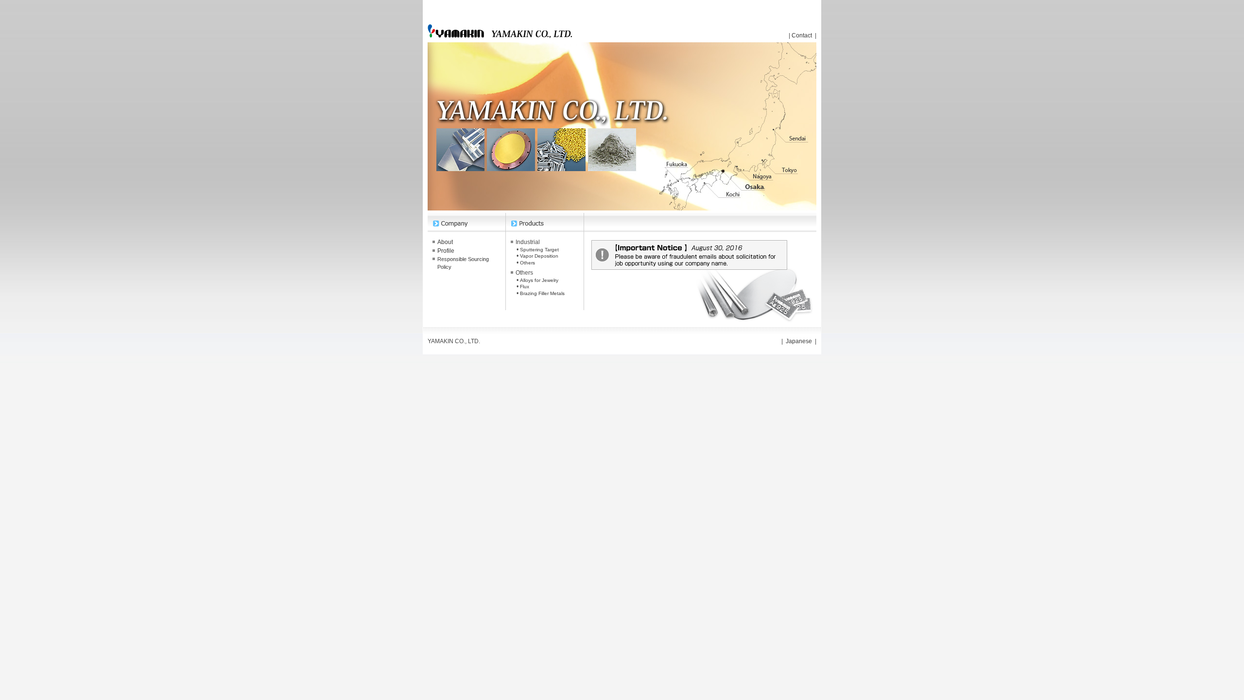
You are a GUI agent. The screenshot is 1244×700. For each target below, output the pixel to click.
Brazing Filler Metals (542, 293)
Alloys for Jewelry (539, 280)
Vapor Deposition (539, 256)
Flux (524, 286)
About (445, 242)
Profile (445, 250)
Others (527, 262)
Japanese (799, 341)
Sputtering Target (539, 249)
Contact (802, 35)
